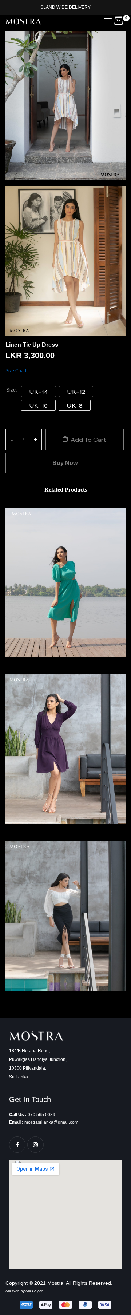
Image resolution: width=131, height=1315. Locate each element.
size (11, 390)
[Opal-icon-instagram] (35, 1144)
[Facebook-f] (17, 1144)
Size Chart (15, 370)
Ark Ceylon (34, 1291)
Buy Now (65, 463)
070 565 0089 (41, 1114)
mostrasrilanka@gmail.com (51, 1122)
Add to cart (88, 439)
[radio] (38, 391)
